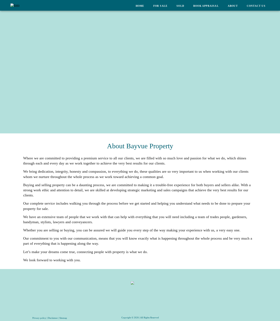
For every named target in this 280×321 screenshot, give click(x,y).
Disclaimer (53, 318)
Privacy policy (39, 318)
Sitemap (63, 318)
